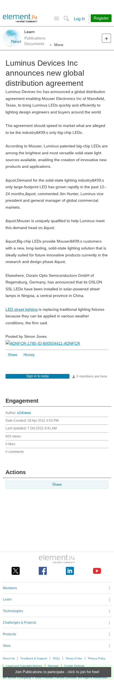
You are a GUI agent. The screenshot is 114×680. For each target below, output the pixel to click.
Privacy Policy (96, 658)
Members (10, 588)
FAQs (56, 658)
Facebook (43, 571)
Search (66, 18)
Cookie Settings (74, 665)
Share (12, 355)
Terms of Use (74, 658)
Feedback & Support (33, 658)
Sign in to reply (37, 376)
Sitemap (53, 665)
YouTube (97, 571)
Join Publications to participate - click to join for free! (57, 672)
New (106, 38)
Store (7, 645)
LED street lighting (22, 309)
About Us (9, 658)
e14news (24, 413)
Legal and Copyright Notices (24, 665)
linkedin (70, 571)
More (58, 44)
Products (9, 634)
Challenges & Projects (19, 622)
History (29, 355)
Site (56, 18)
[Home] (20, 18)
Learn (29, 32)
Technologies (13, 611)
